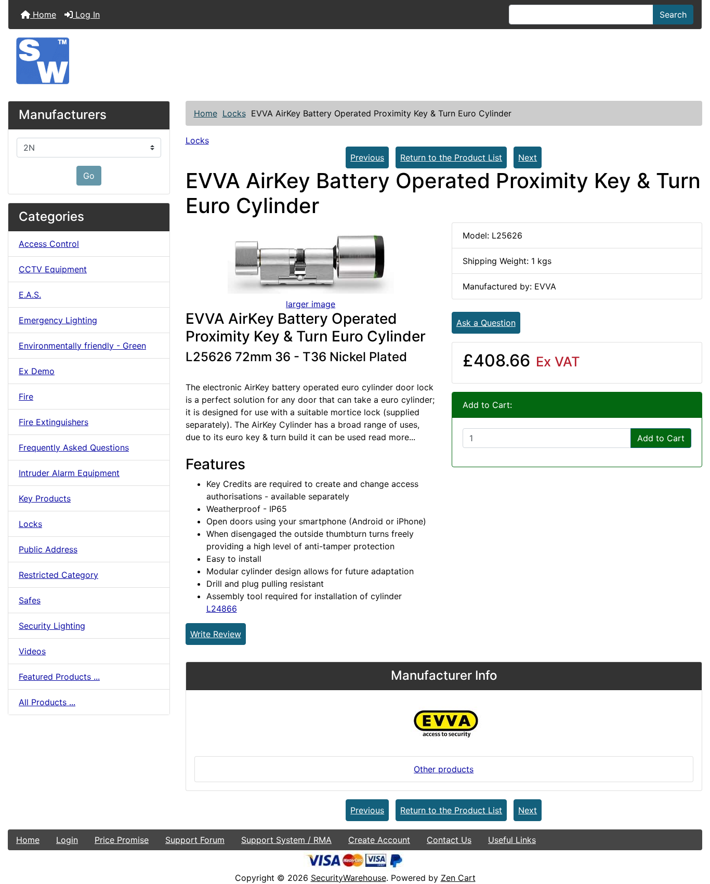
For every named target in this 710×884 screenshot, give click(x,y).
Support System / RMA (286, 840)
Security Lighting (52, 626)
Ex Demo (37, 371)
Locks (234, 113)
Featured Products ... (59, 676)
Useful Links (512, 840)
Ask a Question (486, 323)
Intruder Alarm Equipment (69, 473)
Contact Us (449, 840)
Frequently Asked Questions (74, 447)
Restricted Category (58, 575)
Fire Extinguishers (53, 422)
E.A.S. (30, 294)
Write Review (215, 634)
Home (43, 14)
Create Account (379, 840)
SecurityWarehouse (348, 878)
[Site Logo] (355, 60)
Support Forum (195, 840)
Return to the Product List (451, 157)
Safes (30, 600)
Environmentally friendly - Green (82, 345)
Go (89, 175)
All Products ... (47, 702)
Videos (32, 651)
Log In (86, 14)
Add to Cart (661, 438)
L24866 (221, 608)
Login (67, 840)
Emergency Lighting (58, 320)
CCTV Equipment (53, 269)
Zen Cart (458, 878)
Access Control (49, 244)
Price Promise (122, 840)
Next (527, 157)
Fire (26, 396)
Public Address (48, 549)
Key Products (45, 498)
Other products (444, 769)
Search (673, 14)
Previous (367, 157)
